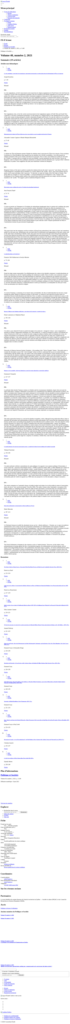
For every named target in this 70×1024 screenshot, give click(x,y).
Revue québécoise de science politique (14, 867)
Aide (5, 980)
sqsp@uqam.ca (8, 879)
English (6, 30)
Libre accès (11, 25)
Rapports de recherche (14, 18)
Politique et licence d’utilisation (9, 908)
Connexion (7, 19)
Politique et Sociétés (9, 46)
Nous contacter (8, 985)
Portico (11, 835)
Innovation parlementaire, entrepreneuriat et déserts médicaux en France (19, 505)
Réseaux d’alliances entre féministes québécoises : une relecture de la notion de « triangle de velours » (25, 311)
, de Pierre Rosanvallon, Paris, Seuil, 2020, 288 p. (19, 758)
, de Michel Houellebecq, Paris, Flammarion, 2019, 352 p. (18, 701)
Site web (6, 817)
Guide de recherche (9, 983)
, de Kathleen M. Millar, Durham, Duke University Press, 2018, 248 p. (32, 663)
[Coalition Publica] (6, 1012)
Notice (6, 82)
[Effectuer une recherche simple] (1, 3)
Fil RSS (6, 815)
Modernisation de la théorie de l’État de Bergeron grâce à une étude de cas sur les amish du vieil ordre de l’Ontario (27, 134)
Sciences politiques (9, 864)
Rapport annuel (12, 27)
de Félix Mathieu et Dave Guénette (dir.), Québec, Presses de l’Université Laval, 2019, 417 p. (34, 739)
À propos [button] (6, 21)
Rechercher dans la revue (11, 810)
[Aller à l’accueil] (5, 1)
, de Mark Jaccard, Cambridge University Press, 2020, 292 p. (33, 566)
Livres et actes (11, 16)
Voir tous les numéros (6, 803)
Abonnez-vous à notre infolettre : (11, 973)
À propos (12, 21)
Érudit (9, 22)
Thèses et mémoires (13, 15)
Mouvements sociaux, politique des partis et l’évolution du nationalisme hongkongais (21, 187)
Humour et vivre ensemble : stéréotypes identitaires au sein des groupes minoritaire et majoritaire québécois (26, 370)
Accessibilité (7, 982)
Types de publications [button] (10, 11)
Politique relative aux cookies (12, 1017)
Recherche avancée (9, 28)
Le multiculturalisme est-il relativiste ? (12, 253)
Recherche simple (5, 34)
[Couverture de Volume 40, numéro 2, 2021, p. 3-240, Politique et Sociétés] (6, 800)
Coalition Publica (12, 24)
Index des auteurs (8, 814)
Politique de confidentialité (11, 1016)
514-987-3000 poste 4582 (11, 885)
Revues (10, 13)
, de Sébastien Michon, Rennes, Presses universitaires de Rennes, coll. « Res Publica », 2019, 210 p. (36, 624)
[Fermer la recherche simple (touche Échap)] (3, 3)
